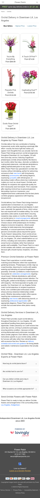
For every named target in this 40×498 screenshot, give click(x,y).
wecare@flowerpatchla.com (20, 456)
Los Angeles (5, 405)
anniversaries (14, 175)
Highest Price (20, 26)
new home (17, 173)
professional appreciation (19, 301)
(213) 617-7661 (20, 454)
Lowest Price (31, 26)
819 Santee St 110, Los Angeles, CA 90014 (20, 452)
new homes (13, 298)
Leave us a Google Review (20, 470)
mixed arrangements (22, 218)
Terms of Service (5, 490)
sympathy (13, 177)
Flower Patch (20, 2)
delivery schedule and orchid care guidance (17, 342)
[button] (35, 493)
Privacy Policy (17, 490)
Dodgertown (15, 405)
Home (3, 11)
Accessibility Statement (31, 490)
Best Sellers (8, 26)
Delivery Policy (20, 493)
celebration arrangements (21, 274)
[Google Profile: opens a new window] (20, 463)
